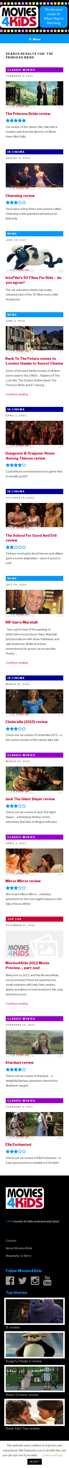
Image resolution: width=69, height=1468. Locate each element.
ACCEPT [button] (34, 1461)
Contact (11, 1240)
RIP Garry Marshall (21, 622)
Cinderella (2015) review (26, 722)
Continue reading (17, 394)
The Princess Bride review (27, 114)
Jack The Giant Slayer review (30, 799)
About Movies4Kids (19, 1248)
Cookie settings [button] (52, 1455)
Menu (36, 39)
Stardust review (19, 1063)
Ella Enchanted (18, 1145)
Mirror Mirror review (23, 881)
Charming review (20, 196)
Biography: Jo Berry (18, 1256)
